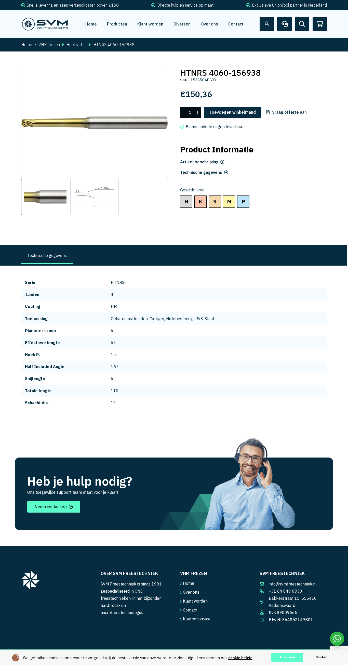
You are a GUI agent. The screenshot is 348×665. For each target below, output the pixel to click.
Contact (190, 609)
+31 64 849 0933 (285, 591)
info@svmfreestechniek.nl (293, 583)
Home (26, 44)
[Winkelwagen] (320, 24)
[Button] (267, 24)
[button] (160, 76)
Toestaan (287, 657)
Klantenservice (196, 618)
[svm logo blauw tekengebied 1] (45, 24)
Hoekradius (76, 44)
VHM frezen (49, 44)
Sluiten (321, 657)
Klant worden (195, 601)
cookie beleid (240, 657)
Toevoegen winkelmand (232, 112)
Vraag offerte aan (289, 112)
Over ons (191, 592)
